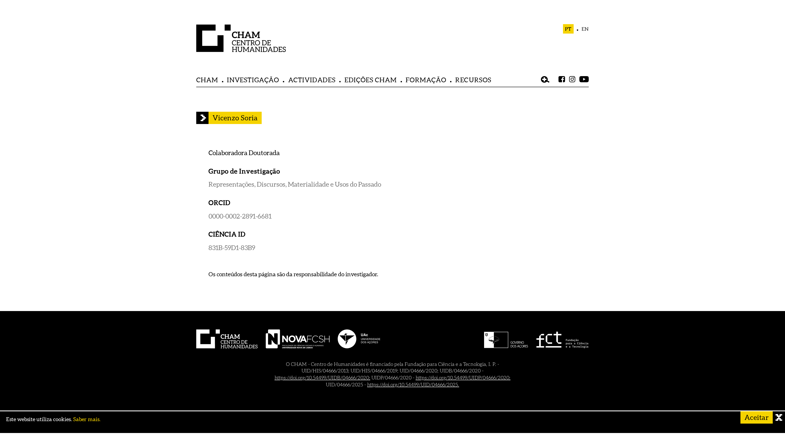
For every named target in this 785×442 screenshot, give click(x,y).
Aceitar (757, 417)
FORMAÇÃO (426, 79)
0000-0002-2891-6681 (240, 216)
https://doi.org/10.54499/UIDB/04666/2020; (322, 377)
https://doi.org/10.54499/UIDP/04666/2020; (463, 377)
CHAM (207, 79)
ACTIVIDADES (312, 79)
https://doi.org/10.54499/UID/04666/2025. (413, 384)
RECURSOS (473, 79)
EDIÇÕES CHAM (370, 79)
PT (568, 29)
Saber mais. (87, 419)
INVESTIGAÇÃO (253, 79)
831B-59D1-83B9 (232, 247)
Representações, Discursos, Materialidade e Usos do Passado (295, 184)
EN (585, 29)
